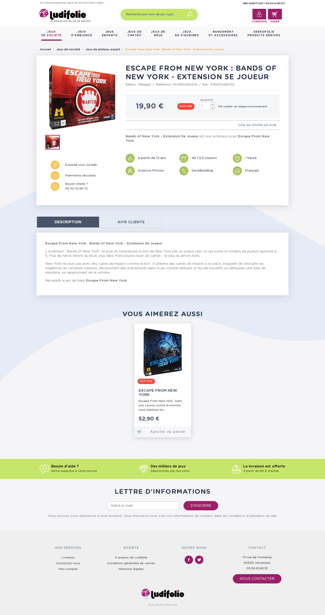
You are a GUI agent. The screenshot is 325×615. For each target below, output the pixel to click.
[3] (134, 125)
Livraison (68, 557)
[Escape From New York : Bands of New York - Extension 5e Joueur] (54, 143)
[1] (127, 125)
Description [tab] (68, 222)
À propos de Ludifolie (131, 557)
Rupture (186, 106)
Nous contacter (257, 579)
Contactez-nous (68, 563)
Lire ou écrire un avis (257, 125)
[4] (137, 125)
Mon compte (68, 569)
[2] (130, 125)
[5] (141, 125)
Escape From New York (158, 393)
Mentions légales (131, 569)
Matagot (144, 84)
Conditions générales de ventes (131, 563)
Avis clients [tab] (131, 222)
